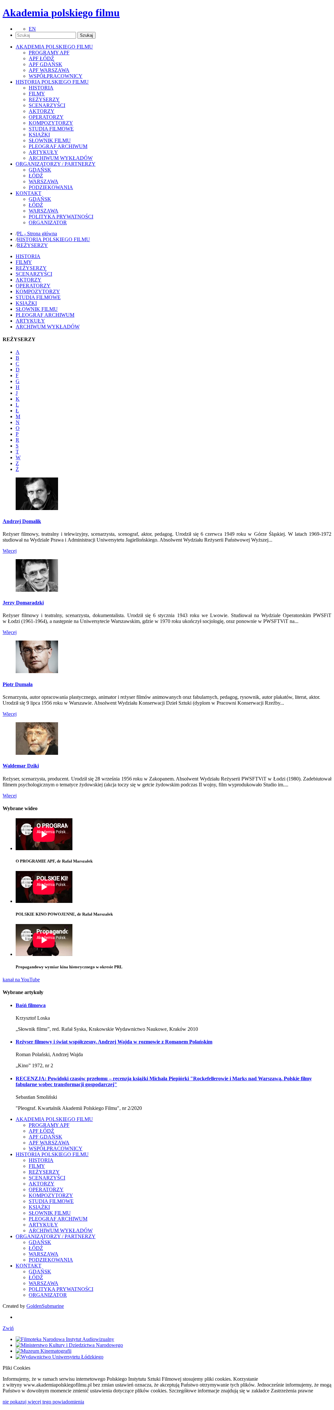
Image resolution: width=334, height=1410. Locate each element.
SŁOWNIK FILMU (50, 140)
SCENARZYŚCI (47, 105)
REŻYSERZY (44, 99)
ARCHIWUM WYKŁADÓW (61, 158)
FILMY (37, 93)
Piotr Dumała (18, 684)
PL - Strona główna (37, 233)
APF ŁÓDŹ (41, 58)
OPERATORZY (46, 117)
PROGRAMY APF (49, 52)
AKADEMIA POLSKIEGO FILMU (54, 1119)
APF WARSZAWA (49, 70)
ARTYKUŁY (43, 152)
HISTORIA (41, 87)
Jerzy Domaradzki (23, 602)
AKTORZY (41, 111)
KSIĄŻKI (39, 134)
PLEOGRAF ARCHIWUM (58, 146)
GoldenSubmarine (45, 1306)
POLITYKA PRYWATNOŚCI (61, 216)
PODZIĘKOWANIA (51, 187)
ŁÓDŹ (36, 175)
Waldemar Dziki (21, 765)
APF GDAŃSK (45, 64)
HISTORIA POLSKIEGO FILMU (53, 239)
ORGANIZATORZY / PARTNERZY (56, 1236)
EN (32, 29)
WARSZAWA (43, 181)
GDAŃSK (40, 170)
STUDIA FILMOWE (51, 128)
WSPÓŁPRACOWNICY (56, 76)
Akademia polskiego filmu (61, 13)
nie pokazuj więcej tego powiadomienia (43, 1401)
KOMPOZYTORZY (51, 123)
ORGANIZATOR (48, 222)
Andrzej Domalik (22, 521)
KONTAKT (28, 1265)
